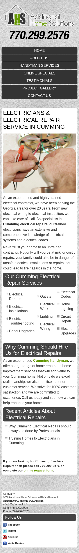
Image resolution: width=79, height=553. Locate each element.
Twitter (12, 531)
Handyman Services (39, 65)
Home (39, 50)
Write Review (16, 543)
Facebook (14, 524)
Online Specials (39, 73)
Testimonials (39, 81)
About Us (39, 58)
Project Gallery (39, 88)
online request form (38, 470)
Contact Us (39, 96)
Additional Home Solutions (23, 500)
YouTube (13, 537)
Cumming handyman (50, 360)
